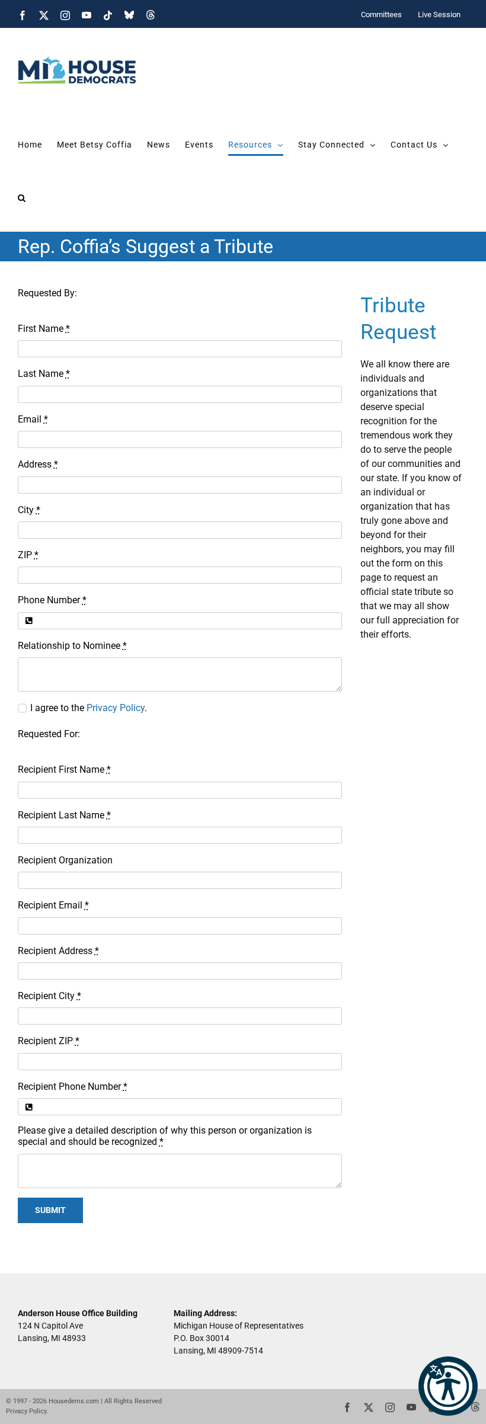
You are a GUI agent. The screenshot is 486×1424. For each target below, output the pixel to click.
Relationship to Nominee (72, 645)
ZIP (28, 555)
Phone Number (52, 600)
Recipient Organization (65, 860)
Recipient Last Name (64, 815)
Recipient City (49, 995)
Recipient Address (58, 950)
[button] (448, 1386)
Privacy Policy (116, 707)
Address (38, 464)
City (29, 510)
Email (33, 419)
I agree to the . (88, 707)
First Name (44, 328)
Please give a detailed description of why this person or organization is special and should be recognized (165, 1136)
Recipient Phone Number (72, 1086)
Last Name (44, 373)
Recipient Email (53, 905)
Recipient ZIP (48, 1041)
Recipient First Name (64, 769)
